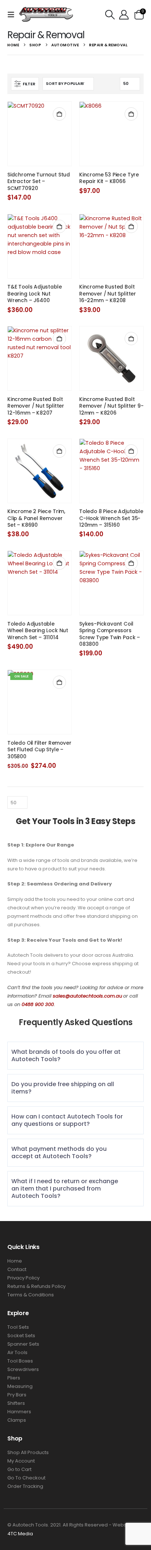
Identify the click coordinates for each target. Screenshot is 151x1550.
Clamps (16, 1420)
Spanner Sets (23, 1343)
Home (14, 1260)
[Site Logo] (46, 14)
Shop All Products (28, 1452)
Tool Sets (18, 1327)
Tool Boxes (20, 1360)
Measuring (20, 1386)
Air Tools (17, 1352)
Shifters (16, 1403)
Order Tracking (25, 1486)
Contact (16, 1269)
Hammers (19, 1411)
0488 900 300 (38, 1004)
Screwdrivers (23, 1369)
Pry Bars (16, 1394)
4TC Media (20, 1533)
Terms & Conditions (30, 1294)
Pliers (13, 1377)
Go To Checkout (26, 1477)
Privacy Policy (23, 1277)
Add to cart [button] (59, 114)
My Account (21, 1460)
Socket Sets (21, 1335)
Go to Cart (19, 1469)
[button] (13, 14)
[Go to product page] (39, 134)
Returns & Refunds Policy (36, 1286)
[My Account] (124, 14)
